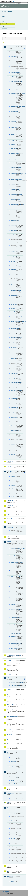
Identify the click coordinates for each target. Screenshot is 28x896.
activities (13, 476)
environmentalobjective (13, 167)
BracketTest (13, 813)
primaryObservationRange (13, 316)
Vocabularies (5, 23)
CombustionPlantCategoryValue (13, 548)
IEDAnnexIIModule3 (11, 710)
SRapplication (13, 417)
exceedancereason (13, 189)
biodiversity (10, 511)
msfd (8, 772)
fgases (8, 669)
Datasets (4, 13)
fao (8, 664)
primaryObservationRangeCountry (13, 321)
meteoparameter (13, 230)
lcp (7, 752)
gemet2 (9, 674)
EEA (8, 1)
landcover (9, 734)
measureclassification (13, 199)
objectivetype (13, 274)
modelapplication (13, 234)
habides (9, 689)
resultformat (13, 358)
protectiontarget (13, 333)
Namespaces (4, 28)
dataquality (10, 527)
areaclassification (13, 89)
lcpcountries (13, 757)
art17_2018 (10, 506)
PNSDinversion (13, 304)
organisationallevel (13, 295)
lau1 (8, 739)
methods (13, 488)
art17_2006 (10, 471)
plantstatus (13, 761)
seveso (9, 802)
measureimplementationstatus (13, 204)
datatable (13, 144)
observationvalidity (13, 284)
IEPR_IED (9, 723)
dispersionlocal (13, 148)
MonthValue (13, 604)
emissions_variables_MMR (13, 682)
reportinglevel (13, 342)
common (9, 518)
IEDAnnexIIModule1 (11, 705)
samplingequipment (13, 368)
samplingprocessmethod (13, 390)
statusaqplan (13, 425)
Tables (3, 16)
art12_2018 (10, 466)
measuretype (13, 225)
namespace (13, 265)
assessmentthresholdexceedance (13, 106)
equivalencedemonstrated (13, 179)
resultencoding (13, 352)
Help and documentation (7, 11)
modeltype (13, 261)
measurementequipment (13, 210)
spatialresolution (13, 407)
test (8, 807)
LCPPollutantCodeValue (13, 576)
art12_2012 (10, 461)
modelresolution (13, 256)
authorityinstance (13, 116)
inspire (9, 729)
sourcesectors (13, 403)
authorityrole (13, 121)
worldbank (10, 876)
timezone (13, 444)
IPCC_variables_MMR (13, 685)
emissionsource (13, 162)
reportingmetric (13, 347)
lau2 (8, 743)
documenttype (13, 159)
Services (4, 26)
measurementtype (13, 220)
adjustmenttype (13, 56)
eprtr (8, 536)
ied (7, 699)
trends (12, 496)
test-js (12, 834)
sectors (12, 766)
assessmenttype (13, 111)
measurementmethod (13, 214)
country (12, 881)
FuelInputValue (13, 570)
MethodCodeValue (13, 597)
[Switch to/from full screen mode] (19, 3)
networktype (13, 269)
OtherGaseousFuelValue (13, 609)
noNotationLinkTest (13, 832)
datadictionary (11, 522)
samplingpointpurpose (13, 382)
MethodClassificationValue (13, 591)
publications (10, 793)
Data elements (5, 18)
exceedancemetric (13, 184)
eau (11, 820)
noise (8, 788)
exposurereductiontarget (13, 194)
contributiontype (13, 140)
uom (8, 866)
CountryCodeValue (13, 555)
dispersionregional (13, 153)
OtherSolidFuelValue (13, 617)
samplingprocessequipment (13, 387)
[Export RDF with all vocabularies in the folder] (24, 48)
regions (12, 780)
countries (13, 485)
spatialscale (13, 412)
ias (7, 694)
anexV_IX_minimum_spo (13, 81)
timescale (13, 434)
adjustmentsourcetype (13, 51)
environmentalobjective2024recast (13, 173)
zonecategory (13, 450)
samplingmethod (13, 373)
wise (8, 871)
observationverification (13, 290)
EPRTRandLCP (11, 541)
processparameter (13, 328)
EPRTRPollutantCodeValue (13, 562)
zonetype (13, 454)
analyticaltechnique (13, 76)
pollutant (13, 308)
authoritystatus (13, 127)
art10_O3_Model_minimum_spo (13, 93)
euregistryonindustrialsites (11, 655)
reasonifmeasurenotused (13, 337)
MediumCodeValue (13, 586)
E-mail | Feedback (5, 891)
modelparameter (13, 251)
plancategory (13, 301)
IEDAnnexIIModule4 (11, 716)
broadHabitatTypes (13, 777)
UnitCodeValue (13, 636)
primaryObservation (13, 311)
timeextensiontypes (13, 430)
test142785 (13, 838)
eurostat (9, 660)
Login (17, 3)
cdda (8, 514)
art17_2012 (10, 500)
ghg (8, 677)
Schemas (4, 21)
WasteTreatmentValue (13, 648)
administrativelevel (13, 60)
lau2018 (9, 747)
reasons (12, 493)
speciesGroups (13, 783)
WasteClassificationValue (13, 643)
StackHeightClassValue (13, 633)
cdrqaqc (12, 134)
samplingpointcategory (13, 378)
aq (7, 46)
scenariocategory (13, 398)
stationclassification (13, 421)
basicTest (13, 811)
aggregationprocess (13, 72)
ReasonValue (13, 624)
